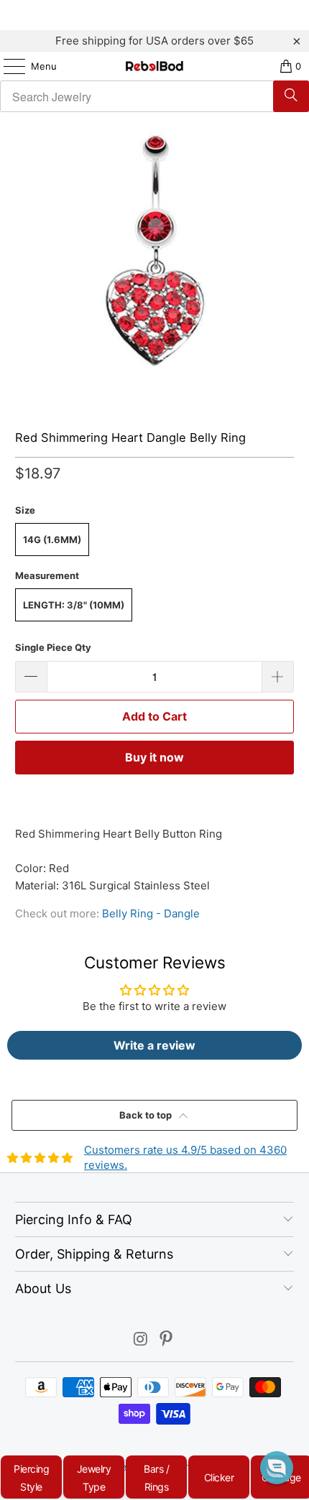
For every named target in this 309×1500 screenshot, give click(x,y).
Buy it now (154, 757)
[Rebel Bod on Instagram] (141, 1340)
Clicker (219, 1477)
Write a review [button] (154, 1045)
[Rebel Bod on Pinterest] (166, 1340)
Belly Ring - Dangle (151, 913)
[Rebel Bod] (155, 66)
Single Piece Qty (53, 647)
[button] (276, 1467)
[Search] (291, 96)
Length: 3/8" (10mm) (73, 605)
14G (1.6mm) (52, 539)
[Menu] (7, 66)
